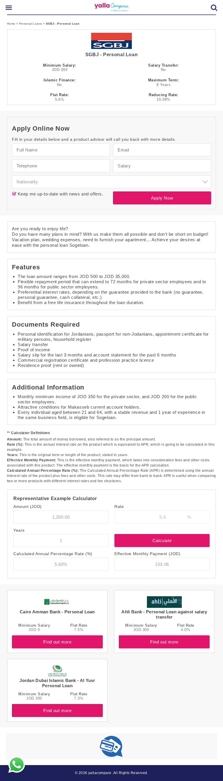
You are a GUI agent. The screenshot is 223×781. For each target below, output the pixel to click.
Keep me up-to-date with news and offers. (59, 193)
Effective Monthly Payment (147, 553)
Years (19, 530)
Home (11, 23)
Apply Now (162, 197)
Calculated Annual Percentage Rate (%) (52, 553)
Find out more (57, 641)
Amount (27, 506)
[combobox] (111, 181)
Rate (119, 506)
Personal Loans (31, 23)
